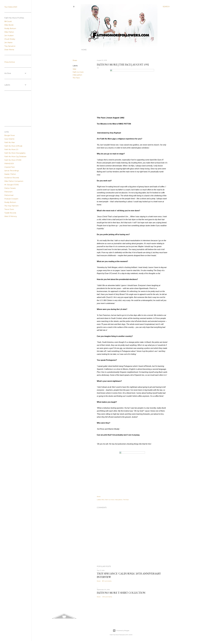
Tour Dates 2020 (10, 7)
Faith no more (78, 72)
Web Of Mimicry (10, 216)
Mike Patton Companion (13, 181)
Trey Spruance (9, 46)
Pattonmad (8, 195)
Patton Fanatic (10, 188)
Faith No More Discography (14, 153)
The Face (76, 78)
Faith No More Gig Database (15, 157)
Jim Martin (8, 43)
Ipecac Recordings (11, 171)
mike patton (77, 75)
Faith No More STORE (12, 160)
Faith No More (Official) (13, 146)
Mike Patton (9, 32)
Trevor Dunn (9, 209)
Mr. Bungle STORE (11, 185)
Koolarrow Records (11, 178)
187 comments (106, 581)
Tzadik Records (10, 213)
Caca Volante (9, 139)
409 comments (107, 597)
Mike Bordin (9, 25)
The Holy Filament (11, 206)
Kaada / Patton (10, 174)
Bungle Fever (9, 135)
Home (84, 50)
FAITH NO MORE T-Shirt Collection (121, 592)
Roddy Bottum (10, 28)
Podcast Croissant (11, 199)
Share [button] (75, 60)
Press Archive (9, 62)
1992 (74, 69)
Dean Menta (9, 50)
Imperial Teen (9, 167)
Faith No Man (9, 142)
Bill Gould (8, 21)
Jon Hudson (9, 36)
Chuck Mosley (9, 39)
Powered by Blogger (122, 630)
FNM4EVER (9, 164)
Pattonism (8, 192)
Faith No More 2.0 (11, 149)
